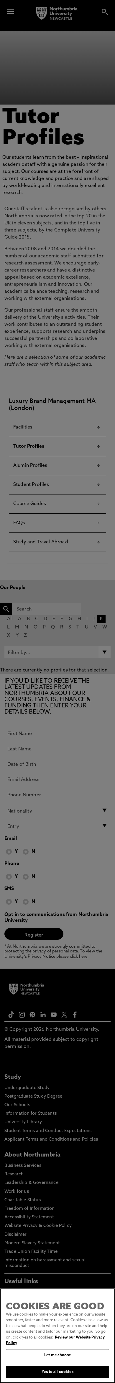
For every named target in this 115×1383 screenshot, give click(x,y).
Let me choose (57, 1355)
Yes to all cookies (57, 1372)
